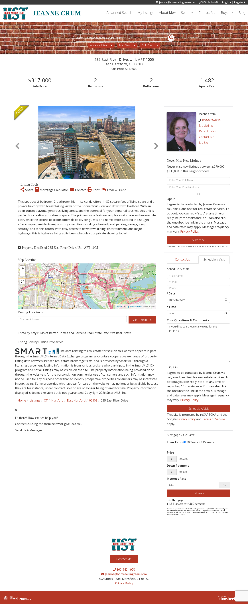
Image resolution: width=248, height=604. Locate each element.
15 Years (208, 442)
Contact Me (206, 137)
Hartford (57, 400)
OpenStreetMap (134, 306)
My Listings (206, 126)
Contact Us (182, 259)
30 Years (192, 442)
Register (239, 2)
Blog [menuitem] (242, 12)
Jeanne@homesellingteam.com (177, 2)
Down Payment (178, 466)
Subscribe (198, 240)
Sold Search (149, 45)
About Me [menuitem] (166, 12)
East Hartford (76, 400)
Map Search (126, 45)
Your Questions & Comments (188, 320)
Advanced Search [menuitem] (119, 12)
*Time (171, 307)
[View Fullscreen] (22, 281)
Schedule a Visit (214, 259)
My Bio (203, 143)
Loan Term (175, 442)
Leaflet (118, 306)
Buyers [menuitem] (226, 12)
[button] (169, 38)
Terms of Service (213, 419)
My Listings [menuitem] (146, 12)
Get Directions (142, 320)
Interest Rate (176, 479)
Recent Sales (207, 131)
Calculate (198, 493)
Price (170, 452)
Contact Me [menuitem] (207, 12)
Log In (226, 2)
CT (46, 400)
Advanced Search (100, 45)
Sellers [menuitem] (186, 12)
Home (22, 400)
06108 (93, 400)
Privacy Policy (189, 232)
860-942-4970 (210, 2)
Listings (35, 400)
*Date (171, 293)
